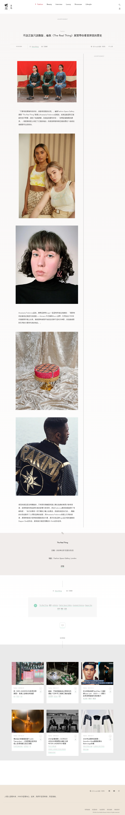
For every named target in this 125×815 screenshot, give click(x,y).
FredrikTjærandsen (18, 746)
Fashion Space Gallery (65, 605)
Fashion (62, 31)
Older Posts (62, 772)
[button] (98, 46)
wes (21, 696)
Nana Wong (35, 46)
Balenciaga (85, 749)
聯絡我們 (117, 809)
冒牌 (58, 608)
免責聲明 (102, 809)
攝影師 (90, 698)
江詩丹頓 (50, 696)
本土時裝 (85, 698)
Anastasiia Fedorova (78, 605)
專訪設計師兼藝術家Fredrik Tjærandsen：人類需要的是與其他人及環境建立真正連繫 (25, 741)
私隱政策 (94, 809)
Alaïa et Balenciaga (87, 746)
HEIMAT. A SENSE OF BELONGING (57, 749)
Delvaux (56, 696)
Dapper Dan (88, 605)
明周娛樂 (87, 809)
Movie (17, 696)
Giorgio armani (52, 752)
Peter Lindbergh (52, 746)
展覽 (50, 605)
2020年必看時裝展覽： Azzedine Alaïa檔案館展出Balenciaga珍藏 (92, 741)
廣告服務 (109, 809)
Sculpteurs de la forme (98, 746)
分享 (111, 46)
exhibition (55, 605)
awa (14, 696)
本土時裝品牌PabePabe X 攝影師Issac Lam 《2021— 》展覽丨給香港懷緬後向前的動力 (94, 693)
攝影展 (94, 698)
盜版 (65, 608)
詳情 (62, 566)
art (30, 746)
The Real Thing (43, 605)
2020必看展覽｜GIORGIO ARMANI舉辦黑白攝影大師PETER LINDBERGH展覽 (58, 741)
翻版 (62, 608)
